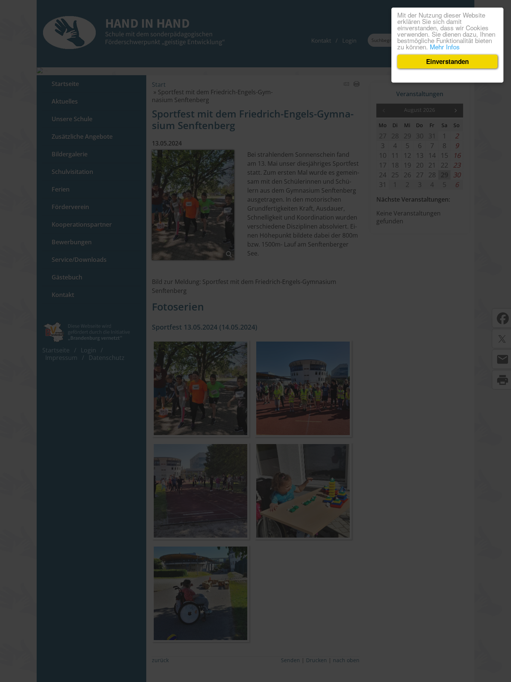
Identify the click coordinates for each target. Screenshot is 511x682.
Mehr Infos (445, 46)
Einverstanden (447, 61)
